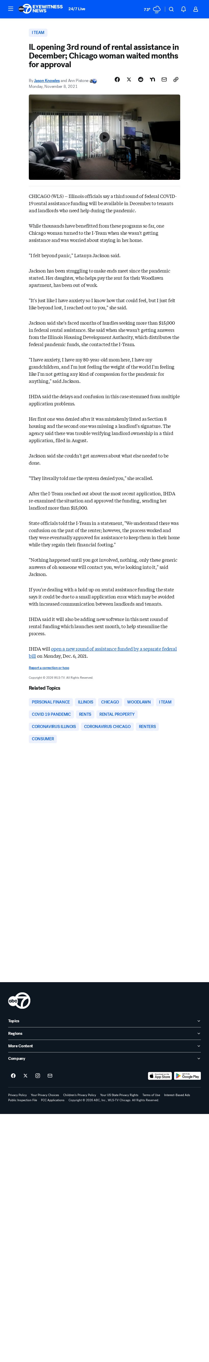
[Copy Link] (176, 79)
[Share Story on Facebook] (117, 79)
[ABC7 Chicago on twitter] (25, 1076)
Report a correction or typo (49, 667)
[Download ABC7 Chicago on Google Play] (187, 1076)
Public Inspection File (22, 1100)
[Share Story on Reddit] (140, 79)
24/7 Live (76, 8)
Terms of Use (151, 1095)
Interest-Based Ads (177, 1095)
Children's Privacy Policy (79, 1095)
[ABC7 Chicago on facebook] (13, 1076)
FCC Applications (52, 1100)
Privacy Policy (17, 1095)
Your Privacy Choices (45, 1095)
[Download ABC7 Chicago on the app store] (160, 1076)
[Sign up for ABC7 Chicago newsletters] (50, 1076)
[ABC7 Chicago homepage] (40, 9)
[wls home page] (19, 1000)
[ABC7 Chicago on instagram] (38, 1076)
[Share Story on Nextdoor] (152, 79)
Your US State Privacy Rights (119, 1095)
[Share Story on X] (129, 79)
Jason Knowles (47, 80)
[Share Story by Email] (164, 79)
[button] (10, 9)
